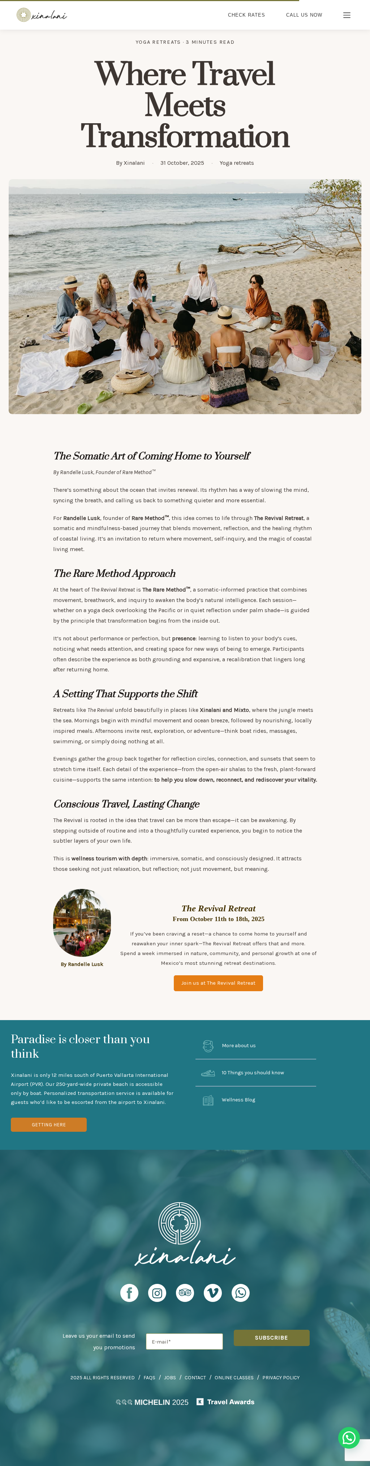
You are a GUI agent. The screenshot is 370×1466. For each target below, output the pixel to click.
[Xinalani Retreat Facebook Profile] (129, 1296)
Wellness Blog (238, 1100)
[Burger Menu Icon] (347, 16)
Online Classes (234, 1378)
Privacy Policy (281, 1378)
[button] (349, 1438)
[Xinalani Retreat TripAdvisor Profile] (185, 1296)
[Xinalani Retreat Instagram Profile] (157, 1296)
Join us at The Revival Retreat (218, 983)
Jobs (170, 1378)
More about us (238, 1046)
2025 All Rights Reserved (102, 1378)
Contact (195, 1378)
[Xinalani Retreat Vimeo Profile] (213, 1296)
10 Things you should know (252, 1073)
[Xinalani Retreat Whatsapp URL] (241, 1293)
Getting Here (49, 1124)
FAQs (149, 1378)
